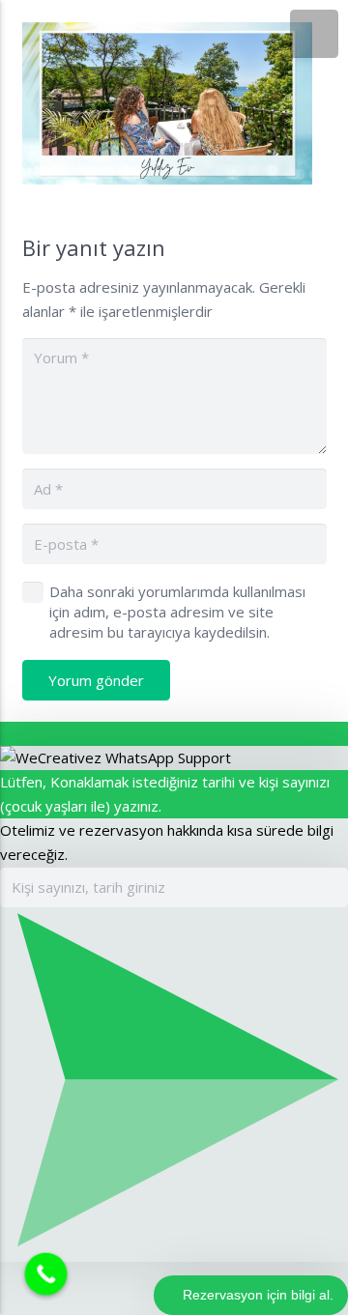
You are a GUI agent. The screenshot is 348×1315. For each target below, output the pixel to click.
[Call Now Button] (46, 1274)
